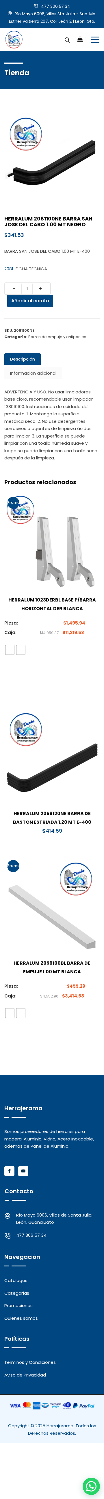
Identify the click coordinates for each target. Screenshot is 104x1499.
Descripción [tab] (22, 359)
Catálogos (15, 1280)
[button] (91, 1486)
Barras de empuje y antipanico (57, 337)
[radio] (9, 650)
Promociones (18, 1305)
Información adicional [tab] (33, 373)
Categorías (16, 1293)
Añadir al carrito (30, 300)
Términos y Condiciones (30, 1362)
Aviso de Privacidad (25, 1375)
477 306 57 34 (55, 6)
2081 (8, 269)
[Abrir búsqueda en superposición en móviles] (67, 39)
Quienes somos (21, 1318)
